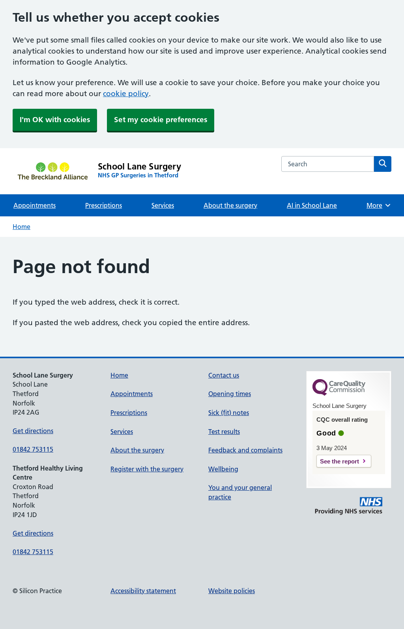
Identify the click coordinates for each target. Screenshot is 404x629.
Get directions (33, 431)
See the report (339, 461)
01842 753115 (33, 449)
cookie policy (126, 93)
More (377, 205)
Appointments (34, 205)
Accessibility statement (143, 591)
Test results (224, 431)
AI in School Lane (312, 205)
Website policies (231, 591)
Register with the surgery (146, 469)
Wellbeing (223, 469)
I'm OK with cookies (55, 119)
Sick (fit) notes (228, 413)
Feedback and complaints (245, 450)
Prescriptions (103, 205)
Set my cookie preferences (160, 119)
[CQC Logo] (338, 394)
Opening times (229, 394)
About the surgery (230, 205)
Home (21, 227)
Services (163, 205)
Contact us (223, 375)
